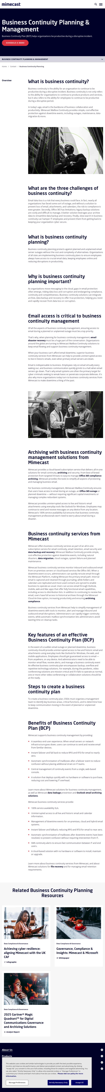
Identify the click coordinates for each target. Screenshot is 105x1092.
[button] (101, 4)
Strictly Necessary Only (58, 1082)
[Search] (96, 4)
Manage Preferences (17, 1082)
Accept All (79, 1082)
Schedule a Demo (15, 43)
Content (13, 66)
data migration (46, 558)
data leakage (54, 792)
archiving (62, 472)
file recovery (57, 866)
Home (4, 66)
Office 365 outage (88, 491)
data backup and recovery (41, 552)
